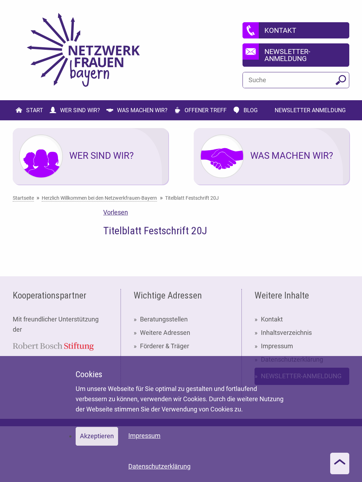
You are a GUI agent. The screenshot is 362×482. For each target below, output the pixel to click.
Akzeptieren (97, 436)
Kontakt (272, 319)
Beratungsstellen (164, 319)
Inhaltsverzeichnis (286, 332)
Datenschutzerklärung (159, 466)
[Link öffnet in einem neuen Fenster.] (53, 346)
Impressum (277, 346)
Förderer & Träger (164, 346)
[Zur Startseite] (83, 50)
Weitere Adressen (165, 332)
